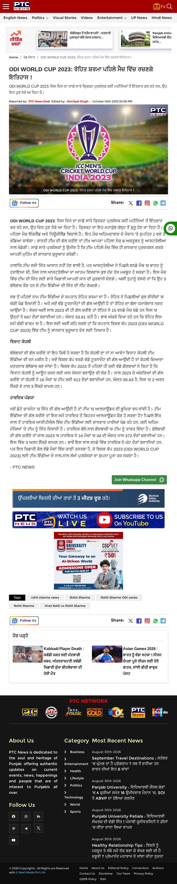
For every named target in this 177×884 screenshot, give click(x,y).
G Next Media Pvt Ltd (30, 872)
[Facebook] (139, 203)
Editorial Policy (118, 868)
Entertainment (110, 17)
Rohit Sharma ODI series (119, 597)
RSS (103, 879)
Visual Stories (65, 17)
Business (77, 752)
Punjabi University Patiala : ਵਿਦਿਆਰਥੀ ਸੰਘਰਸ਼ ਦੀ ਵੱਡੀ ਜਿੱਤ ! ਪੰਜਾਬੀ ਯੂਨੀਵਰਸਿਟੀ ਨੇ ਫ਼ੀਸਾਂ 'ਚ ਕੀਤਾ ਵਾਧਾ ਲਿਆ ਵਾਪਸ (130, 822)
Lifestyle (77, 778)
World (75, 804)
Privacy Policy (143, 873)
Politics (38, 17)
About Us (97, 868)
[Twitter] (130, 204)
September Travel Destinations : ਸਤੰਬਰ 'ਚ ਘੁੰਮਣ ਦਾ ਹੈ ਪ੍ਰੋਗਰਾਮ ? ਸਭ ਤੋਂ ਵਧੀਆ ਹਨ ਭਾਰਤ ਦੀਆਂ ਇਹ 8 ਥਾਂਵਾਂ (130, 763)
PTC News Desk (39, 101)
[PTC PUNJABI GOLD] (95, 712)
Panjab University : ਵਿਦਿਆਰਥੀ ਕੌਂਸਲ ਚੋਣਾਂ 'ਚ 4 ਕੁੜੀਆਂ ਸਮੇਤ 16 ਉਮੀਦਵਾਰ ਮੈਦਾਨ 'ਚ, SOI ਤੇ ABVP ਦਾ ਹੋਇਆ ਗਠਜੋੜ (128, 793)
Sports (75, 812)
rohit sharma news (45, 597)
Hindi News (162, 17)
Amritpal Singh (77, 101)
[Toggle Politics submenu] (47, 17)
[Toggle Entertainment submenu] (125, 17)
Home (13, 57)
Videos (87, 17)
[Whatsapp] (155, 203)
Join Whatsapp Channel (135, 480)
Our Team (123, 873)
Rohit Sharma (80, 597)
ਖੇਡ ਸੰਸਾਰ (29, 57)
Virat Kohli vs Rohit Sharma (65, 606)
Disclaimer (106, 873)
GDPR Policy (88, 879)
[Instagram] (147, 203)
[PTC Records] (51, 712)
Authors (158, 868)
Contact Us (87, 873)
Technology (73, 797)
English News (15, 17)
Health (75, 771)
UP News (139, 17)
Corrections (140, 868)
